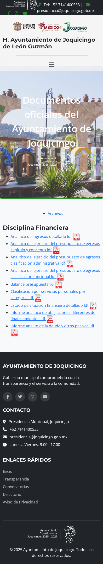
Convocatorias (16, 486)
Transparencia (16, 479)
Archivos (55, 213)
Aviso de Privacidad (20, 502)
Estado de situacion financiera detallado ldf (50, 305)
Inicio (7, 471)
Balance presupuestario (33, 284)
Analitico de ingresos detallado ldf (42, 236)
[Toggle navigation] (51, 64)
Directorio (12, 494)
